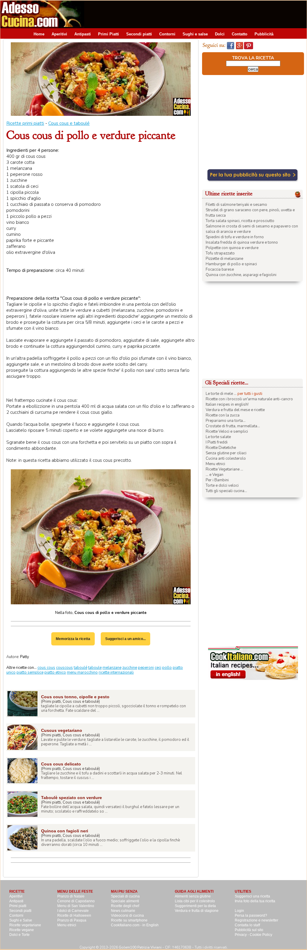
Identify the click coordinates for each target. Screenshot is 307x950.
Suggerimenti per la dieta (195, 906)
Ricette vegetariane (25, 925)
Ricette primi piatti (25, 123)
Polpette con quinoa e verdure (232, 248)
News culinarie (123, 911)
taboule (95, 667)
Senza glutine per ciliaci (226, 453)
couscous (64, 667)
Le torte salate (218, 437)
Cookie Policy (261, 935)
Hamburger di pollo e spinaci (231, 264)
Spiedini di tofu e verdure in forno (235, 237)
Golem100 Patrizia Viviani (140, 947)
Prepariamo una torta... (226, 420)
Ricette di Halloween (74, 915)
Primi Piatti (108, 34)
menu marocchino (82, 672)
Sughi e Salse (20, 920)
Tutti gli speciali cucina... (226, 491)
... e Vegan (214, 474)
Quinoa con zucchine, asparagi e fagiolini (241, 275)
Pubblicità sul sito (249, 930)
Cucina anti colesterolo (226, 458)
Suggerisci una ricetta (252, 896)
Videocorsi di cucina (127, 915)
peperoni (146, 667)
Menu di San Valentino (75, 906)
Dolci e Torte (19, 935)
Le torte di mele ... (221, 393)
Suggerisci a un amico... (125, 639)
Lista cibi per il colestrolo (195, 901)
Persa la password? (251, 915)
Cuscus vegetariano (61, 730)
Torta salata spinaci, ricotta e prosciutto (240, 221)
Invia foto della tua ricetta (255, 901)
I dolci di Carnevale (73, 911)
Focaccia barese (220, 269)
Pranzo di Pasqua (71, 920)
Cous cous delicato (61, 764)
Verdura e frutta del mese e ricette (235, 410)
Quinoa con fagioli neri (64, 830)
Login (239, 911)
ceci (158, 667)
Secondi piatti (139, 34)
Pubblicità (264, 34)
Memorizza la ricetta (73, 639)
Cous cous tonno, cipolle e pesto (75, 696)
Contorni (167, 34)
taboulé (80, 667)
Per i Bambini (217, 480)
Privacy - (242, 935)
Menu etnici (215, 464)
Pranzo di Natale (71, 896)
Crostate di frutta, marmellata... (233, 426)
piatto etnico (55, 672)
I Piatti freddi (217, 442)
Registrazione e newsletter (256, 920)
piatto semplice (29, 672)
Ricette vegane (21, 930)
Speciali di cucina (125, 896)
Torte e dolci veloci (222, 485)
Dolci (220, 34)
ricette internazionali (116, 672)
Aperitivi (59, 34)
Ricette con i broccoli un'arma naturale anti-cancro (249, 399)
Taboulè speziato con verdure (71, 797)
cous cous (46, 667)
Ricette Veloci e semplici (227, 431)
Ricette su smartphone (129, 920)
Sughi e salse (195, 34)
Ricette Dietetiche (221, 447)
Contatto (239, 34)
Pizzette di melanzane (224, 258)
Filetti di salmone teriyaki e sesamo (236, 204)
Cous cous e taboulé (69, 123)
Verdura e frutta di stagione (197, 911)
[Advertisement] (197, 14)
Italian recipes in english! (227, 404)
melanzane (112, 667)
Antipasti (82, 34)
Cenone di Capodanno (76, 901)
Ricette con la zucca (223, 415)
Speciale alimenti (125, 901)
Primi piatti (17, 906)
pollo (167, 667)
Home (39, 34)
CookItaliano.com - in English (135, 925)
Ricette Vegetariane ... (224, 469)
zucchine (129, 667)
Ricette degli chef (125, 906)
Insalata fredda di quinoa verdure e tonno (242, 242)
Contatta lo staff (247, 925)
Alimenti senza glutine (193, 896)
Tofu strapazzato (220, 253)
